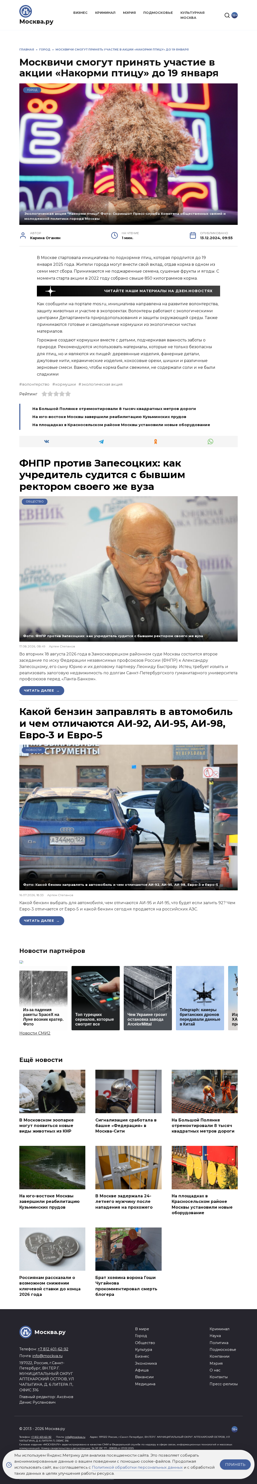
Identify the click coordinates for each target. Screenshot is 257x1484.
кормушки (65, 384)
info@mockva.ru (47, 1356)
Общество (35, 501)
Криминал (105, 13)
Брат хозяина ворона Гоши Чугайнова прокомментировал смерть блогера (126, 1286)
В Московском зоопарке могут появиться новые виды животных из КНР (46, 1125)
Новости (33, 750)
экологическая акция (102, 384)
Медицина (145, 1384)
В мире (142, 1329)
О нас (215, 1370)
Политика (219, 1343)
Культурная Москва (192, 15)
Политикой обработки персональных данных (137, 1467)
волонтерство (35, 384)
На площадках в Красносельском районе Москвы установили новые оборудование (121, 424)
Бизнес (80, 13)
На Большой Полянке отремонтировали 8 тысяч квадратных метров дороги (114, 408)
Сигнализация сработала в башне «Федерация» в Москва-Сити (126, 1125)
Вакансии (144, 1377)
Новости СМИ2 (34, 1033)
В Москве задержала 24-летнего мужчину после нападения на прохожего (124, 1202)
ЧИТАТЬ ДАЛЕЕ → (42, 690)
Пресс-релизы (224, 1384)
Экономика (146, 1363)
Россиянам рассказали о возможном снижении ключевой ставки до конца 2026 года (50, 1286)
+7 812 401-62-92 (53, 1349)
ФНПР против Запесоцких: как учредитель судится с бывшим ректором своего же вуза (102, 475)
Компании (219, 1356)
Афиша (142, 1370)
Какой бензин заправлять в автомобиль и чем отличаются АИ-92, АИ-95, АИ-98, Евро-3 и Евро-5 (126, 723)
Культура (143, 1349)
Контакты (219, 1377)
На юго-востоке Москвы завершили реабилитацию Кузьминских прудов (109, 416)
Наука (215, 1336)
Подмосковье (158, 13)
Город (32, 90)
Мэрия (129, 13)
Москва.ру (36, 21)
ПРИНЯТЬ (235, 1464)
